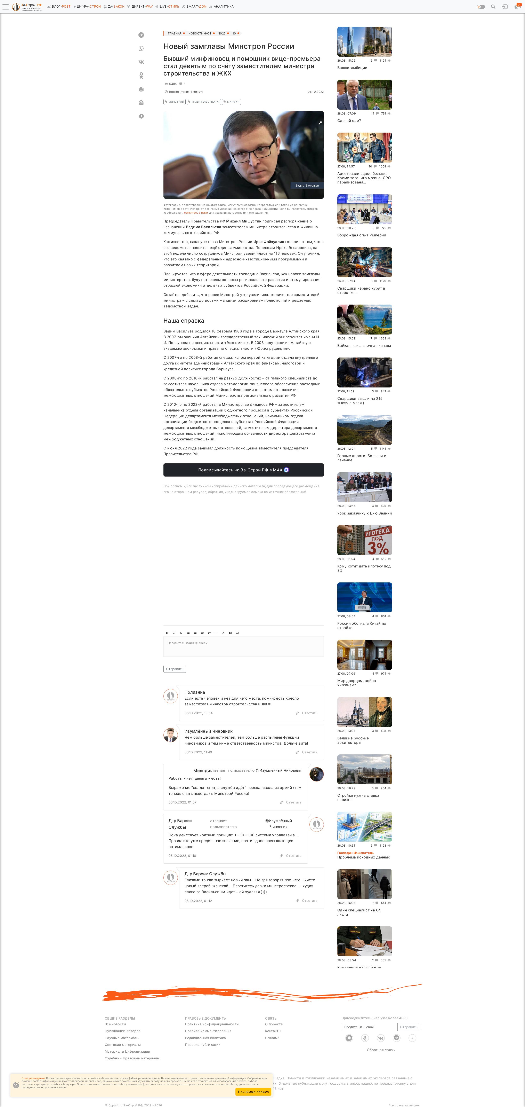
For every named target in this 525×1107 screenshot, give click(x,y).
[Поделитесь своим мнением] (243, 646)
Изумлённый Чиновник (209, 731)
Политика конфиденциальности (212, 1024)
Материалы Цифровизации (127, 1051)
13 (371, 60)
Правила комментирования (208, 1031)
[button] (5, 7)
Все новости (115, 1024)
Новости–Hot (199, 33)
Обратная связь (381, 1050)
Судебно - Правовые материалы (132, 1058)
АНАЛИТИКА (224, 6)
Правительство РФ (205, 101)
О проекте (274, 1024)
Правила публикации (202, 1045)
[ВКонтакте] (381, 1038)
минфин (233, 101)
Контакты (273, 1031)
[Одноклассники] (365, 1038)
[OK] (141, 75)
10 (234, 33)
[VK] (141, 62)
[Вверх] (141, 116)
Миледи (201, 770)
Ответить (309, 713)
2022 (221, 33)
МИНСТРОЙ (176, 101)
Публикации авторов (122, 1031)
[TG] (141, 35)
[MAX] (349, 1038)
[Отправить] (141, 102)
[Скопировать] (281, 802)
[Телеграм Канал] (397, 1038)
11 (372, 113)
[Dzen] (412, 1038)
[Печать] (141, 89)
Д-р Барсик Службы (180, 824)
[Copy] (297, 713)
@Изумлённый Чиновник (278, 770)
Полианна (195, 692)
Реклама (272, 1038)
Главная (174, 33)
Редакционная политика (205, 1038)
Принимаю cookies (253, 1092)
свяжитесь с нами (196, 212)
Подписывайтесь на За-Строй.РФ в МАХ (241, 470)
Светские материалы (123, 1045)
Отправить (175, 669)
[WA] (141, 48)
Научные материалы (122, 1038)
